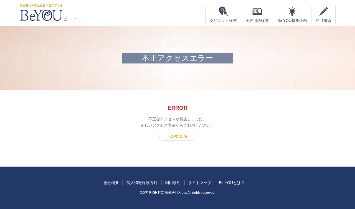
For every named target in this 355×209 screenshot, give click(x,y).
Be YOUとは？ (232, 182)
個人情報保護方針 (142, 182)
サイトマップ (199, 182)
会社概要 (111, 182)
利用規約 (173, 182)
